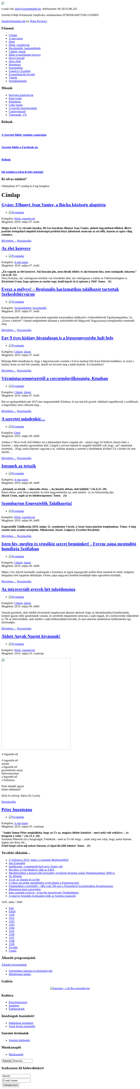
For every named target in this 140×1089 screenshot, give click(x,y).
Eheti (17, 432)
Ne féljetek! (15, 876)
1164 (11, 927)
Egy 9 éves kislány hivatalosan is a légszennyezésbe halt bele (57, 337)
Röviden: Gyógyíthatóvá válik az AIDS (31, 869)
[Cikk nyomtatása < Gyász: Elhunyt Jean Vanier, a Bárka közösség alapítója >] (16, 212)
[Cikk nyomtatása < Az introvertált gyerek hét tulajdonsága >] (16, 596)
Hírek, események (24, 218)
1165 (11, 931)
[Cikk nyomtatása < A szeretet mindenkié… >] (16, 426)
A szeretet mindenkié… (23, 418)
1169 (11, 944)
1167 (11, 937)
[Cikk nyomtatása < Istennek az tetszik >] (16, 473)
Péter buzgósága (16, 809)
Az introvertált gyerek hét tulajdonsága (38, 589)
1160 (11, 914)
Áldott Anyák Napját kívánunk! (30, 636)
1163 (11, 924)
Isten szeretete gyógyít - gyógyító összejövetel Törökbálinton (44, 892)
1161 (11, 918)
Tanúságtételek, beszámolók (30, 307)
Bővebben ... (8, 240)
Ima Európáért (17, 863)
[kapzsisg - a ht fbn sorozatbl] (70, 988)
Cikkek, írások (22, 351)
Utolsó (12, 950)
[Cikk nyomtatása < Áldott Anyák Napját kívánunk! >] (16, 643)
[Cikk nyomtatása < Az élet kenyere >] (16, 256)
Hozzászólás (24, 240)
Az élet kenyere (15, 248)
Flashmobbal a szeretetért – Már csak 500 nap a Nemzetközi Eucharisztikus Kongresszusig (61, 886)
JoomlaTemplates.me (13, 21)
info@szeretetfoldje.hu (28, 8)
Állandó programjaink (14, 964)
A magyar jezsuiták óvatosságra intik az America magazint (42, 895)
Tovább (13, 947)
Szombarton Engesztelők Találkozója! (36, 503)
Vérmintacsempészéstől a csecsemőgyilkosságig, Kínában (54, 378)
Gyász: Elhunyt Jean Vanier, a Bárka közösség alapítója (53, 204)
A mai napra (21, 262)
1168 (11, 940)
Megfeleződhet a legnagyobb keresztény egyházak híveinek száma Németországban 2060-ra (62, 873)
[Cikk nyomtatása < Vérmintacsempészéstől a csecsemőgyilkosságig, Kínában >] (16, 386)
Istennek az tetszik (18, 465)
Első (11, 908)
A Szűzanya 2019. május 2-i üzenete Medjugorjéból (38, 859)
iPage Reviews (38, 21)
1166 (11, 934)
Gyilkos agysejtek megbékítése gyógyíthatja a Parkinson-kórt (44, 882)
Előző (12, 911)
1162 (11, 921)
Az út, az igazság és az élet (24, 879)
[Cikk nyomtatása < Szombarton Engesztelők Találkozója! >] (16, 511)
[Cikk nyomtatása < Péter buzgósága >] (16, 817)
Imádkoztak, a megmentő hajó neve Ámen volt (36, 866)
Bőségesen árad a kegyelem (25, 889)
